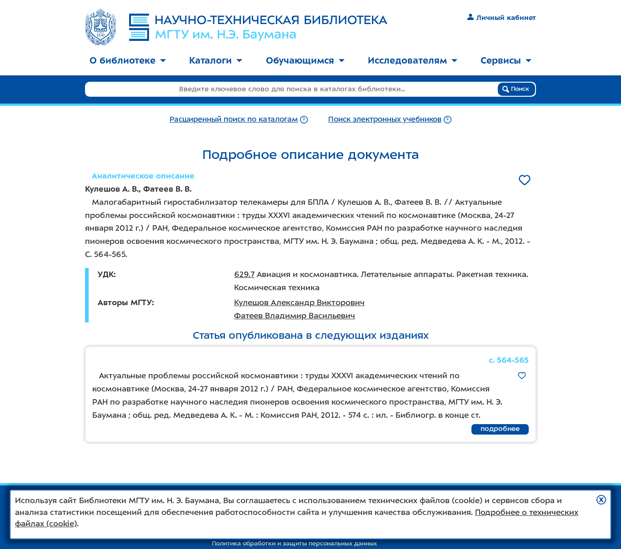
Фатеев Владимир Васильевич (294, 316)
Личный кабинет (506, 17)
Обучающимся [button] (300, 60)
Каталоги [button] (210, 60)
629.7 (244, 274)
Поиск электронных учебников (384, 119)
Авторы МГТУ (125, 302)
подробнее (500, 428)
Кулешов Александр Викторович (299, 302)
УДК (106, 274)
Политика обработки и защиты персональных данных (294, 543)
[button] (601, 499)
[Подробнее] (304, 119)
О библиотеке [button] (122, 60)
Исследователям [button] (407, 60)
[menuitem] (127, 61)
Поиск (519, 88)
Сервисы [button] (501, 60)
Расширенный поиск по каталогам (234, 119)
